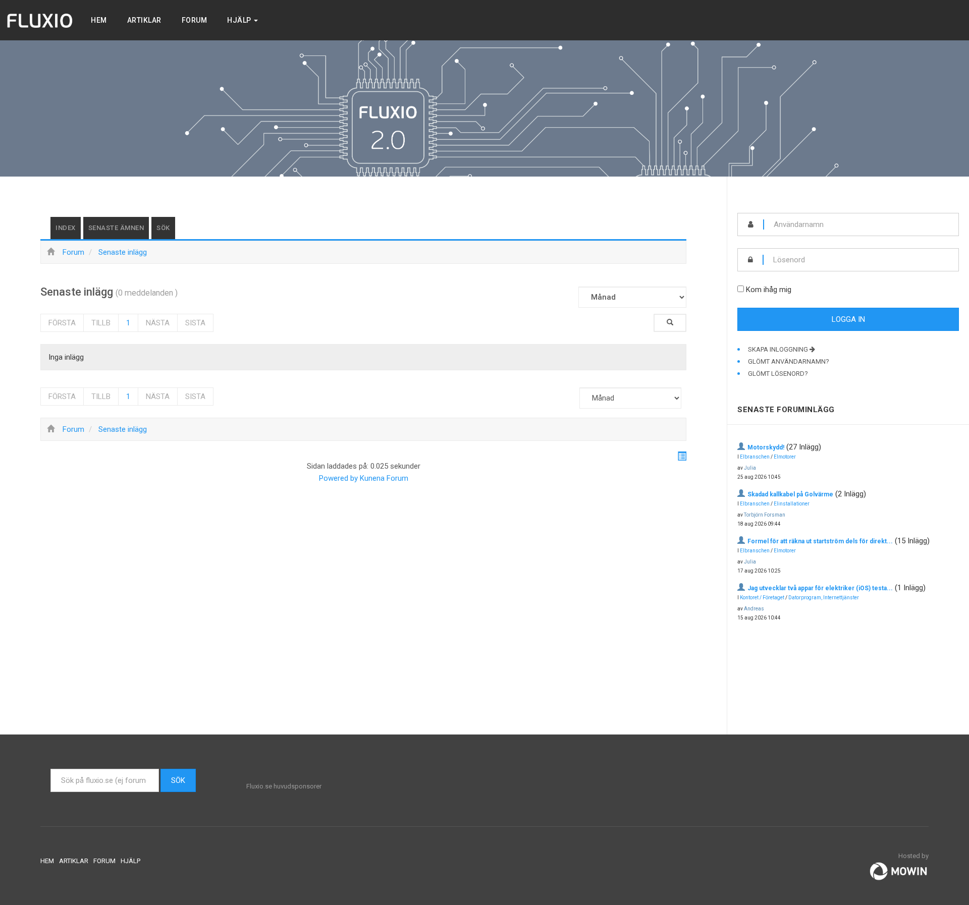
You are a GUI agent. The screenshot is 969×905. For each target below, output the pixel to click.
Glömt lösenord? (778, 373)
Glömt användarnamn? (788, 361)
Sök (163, 228)
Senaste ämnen (116, 228)
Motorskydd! (765, 447)
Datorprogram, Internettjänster (823, 597)
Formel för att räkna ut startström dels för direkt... (820, 541)
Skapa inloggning (779, 349)
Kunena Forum (384, 478)
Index (66, 228)
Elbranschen (755, 457)
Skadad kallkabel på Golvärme (790, 494)
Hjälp (240, 20)
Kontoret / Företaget (762, 597)
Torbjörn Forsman (764, 515)
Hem (99, 20)
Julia (750, 468)
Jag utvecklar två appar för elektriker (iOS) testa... (820, 588)
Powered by (338, 478)
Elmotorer (785, 457)
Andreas (754, 608)
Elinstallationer (792, 503)
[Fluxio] (40, 20)
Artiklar (144, 20)
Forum (194, 20)
